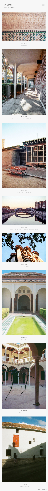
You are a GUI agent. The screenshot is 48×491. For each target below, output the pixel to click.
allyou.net (44, 489)
